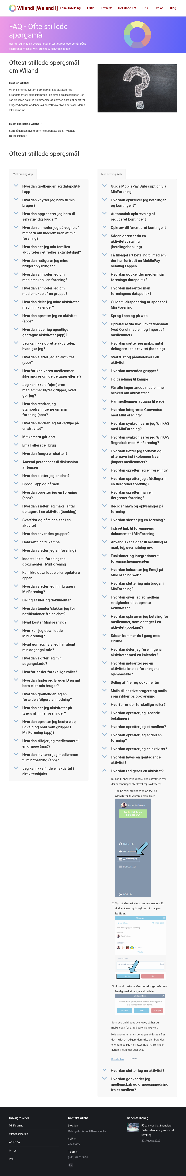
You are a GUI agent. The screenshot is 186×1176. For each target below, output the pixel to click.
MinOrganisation (18, 1133)
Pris (11, 1159)
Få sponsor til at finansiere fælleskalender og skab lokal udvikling (157, 1130)
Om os (13, 1150)
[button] (49, 189)
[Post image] (133, 1127)
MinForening (16, 1125)
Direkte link (117, 1059)
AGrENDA (14, 1142)
